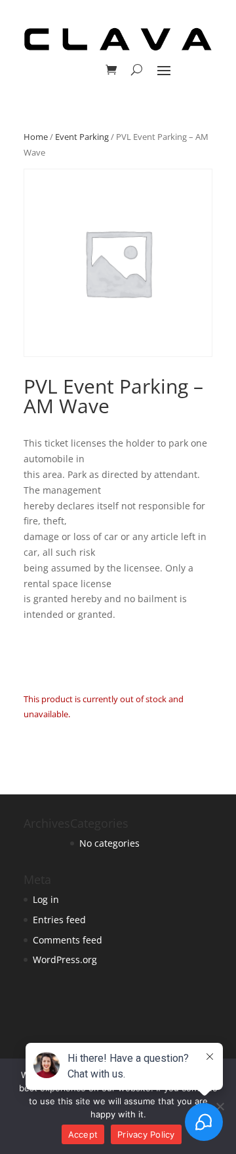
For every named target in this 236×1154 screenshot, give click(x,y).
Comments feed (67, 940)
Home (36, 137)
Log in (46, 899)
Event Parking (82, 137)
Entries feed (59, 919)
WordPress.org (65, 959)
